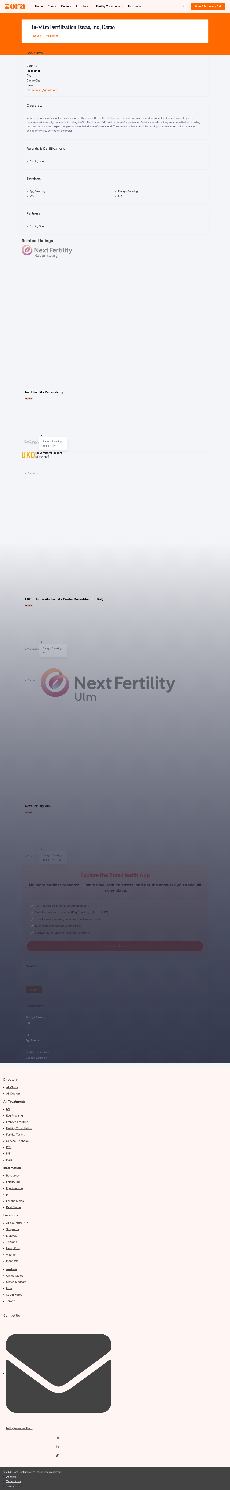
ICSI (28, 1023)
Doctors (66, 6)
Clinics (52, 6)
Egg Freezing (33, 1040)
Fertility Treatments (108, 6)
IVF (28, 1034)
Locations (82, 6)
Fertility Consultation (37, 1052)
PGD (28, 1046)
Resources (135, 6)
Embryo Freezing (35, 1017)
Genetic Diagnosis (36, 1057)
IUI (27, 1029)
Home (39, 6)
